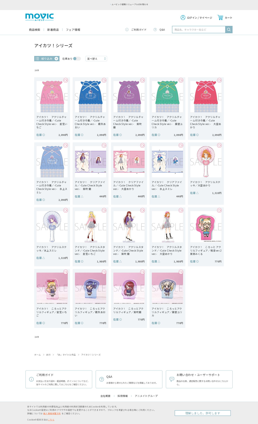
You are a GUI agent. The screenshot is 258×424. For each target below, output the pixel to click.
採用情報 (123, 396)
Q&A (162, 29)
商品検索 (34, 29)
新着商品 (53, 29)
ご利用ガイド (139, 29)
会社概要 (105, 396)
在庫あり (67, 58)
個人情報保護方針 (52, 413)
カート (229, 17)
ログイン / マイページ (199, 17)
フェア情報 (73, 29)
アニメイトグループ (146, 396)
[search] (229, 29)
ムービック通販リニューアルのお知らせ (130, 4)
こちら (51, 419)
